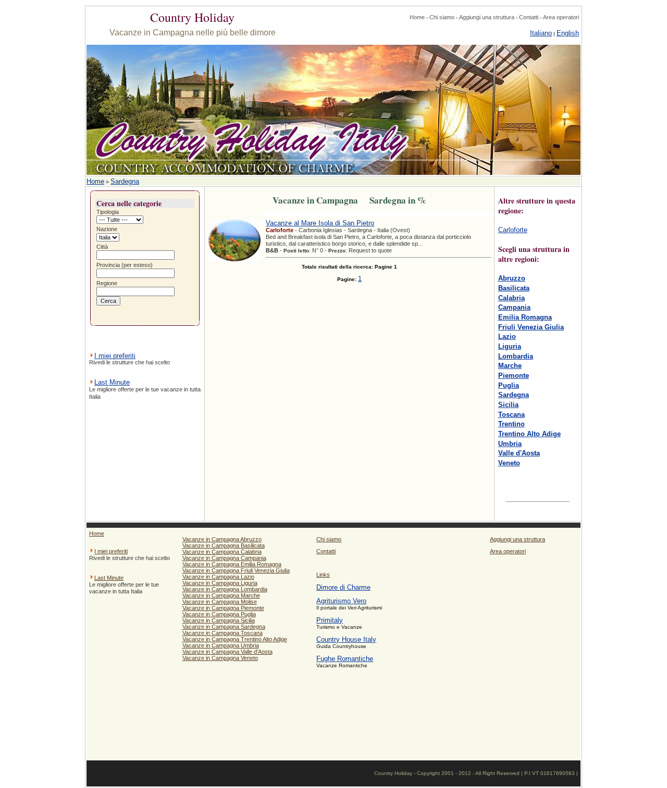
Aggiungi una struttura (486, 17)
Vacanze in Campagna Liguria (219, 583)
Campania (514, 307)
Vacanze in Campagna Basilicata (223, 545)
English (568, 33)
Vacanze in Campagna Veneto (220, 658)
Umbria (510, 444)
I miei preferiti (114, 356)
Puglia (508, 385)
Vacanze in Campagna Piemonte (223, 608)
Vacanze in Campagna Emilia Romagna (231, 564)
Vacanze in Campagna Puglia (219, 614)
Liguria (509, 346)
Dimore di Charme (343, 587)
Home (417, 17)
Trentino (511, 424)
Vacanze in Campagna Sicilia (218, 620)
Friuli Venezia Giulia (531, 327)
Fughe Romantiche (344, 659)
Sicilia (508, 405)
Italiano (541, 33)
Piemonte (513, 375)
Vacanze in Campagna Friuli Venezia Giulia (236, 570)
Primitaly (329, 620)
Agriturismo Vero (341, 601)
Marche (510, 366)
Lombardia (515, 356)
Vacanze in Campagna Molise (219, 602)
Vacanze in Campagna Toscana (222, 633)
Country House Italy (346, 639)
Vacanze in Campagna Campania (224, 558)
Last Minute (112, 382)
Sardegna (124, 181)
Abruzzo (511, 278)
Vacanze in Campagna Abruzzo (222, 539)
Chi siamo (441, 17)
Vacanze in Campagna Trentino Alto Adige (234, 639)
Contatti (528, 17)
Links (323, 574)
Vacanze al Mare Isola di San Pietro (320, 223)
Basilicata (513, 288)
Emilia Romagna (525, 317)
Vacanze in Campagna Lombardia (224, 589)
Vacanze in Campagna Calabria (222, 552)
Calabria (511, 298)
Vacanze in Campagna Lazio (218, 577)
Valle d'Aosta (519, 453)
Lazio (507, 336)
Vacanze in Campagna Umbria (220, 645)
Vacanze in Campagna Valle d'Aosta (227, 652)
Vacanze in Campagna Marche (221, 595)
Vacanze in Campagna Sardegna (223, 627)
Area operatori (561, 17)
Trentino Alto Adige (529, 434)
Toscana (511, 414)
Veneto (509, 463)
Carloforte (512, 230)
